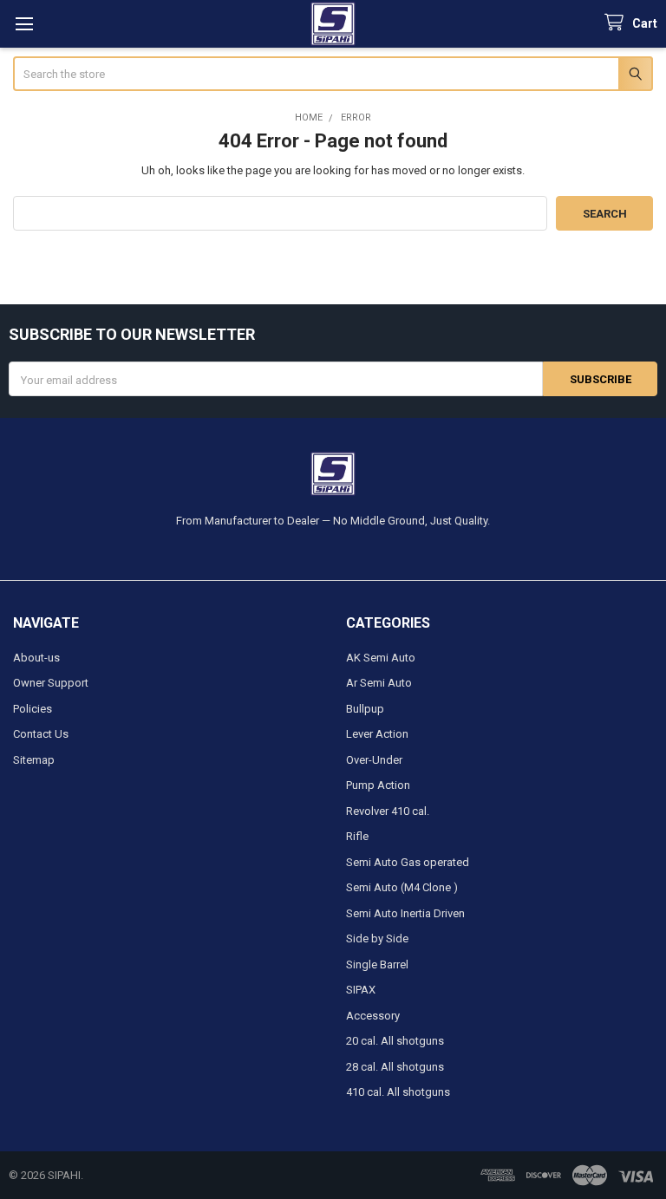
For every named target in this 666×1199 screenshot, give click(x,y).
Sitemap (34, 759)
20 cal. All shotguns (395, 1040)
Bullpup (365, 708)
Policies (32, 708)
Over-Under (374, 759)
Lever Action (377, 733)
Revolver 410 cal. (387, 811)
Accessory (373, 1015)
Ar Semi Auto (379, 682)
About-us (36, 657)
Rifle (357, 836)
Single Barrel (377, 964)
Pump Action (378, 785)
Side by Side (377, 938)
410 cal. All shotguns (398, 1091)
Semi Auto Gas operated (407, 862)
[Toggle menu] (24, 24)
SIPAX (360, 989)
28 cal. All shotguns (395, 1066)
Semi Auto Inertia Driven (405, 913)
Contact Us (41, 733)
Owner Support (50, 682)
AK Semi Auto (380, 657)
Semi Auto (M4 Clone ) (402, 887)
